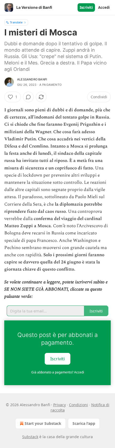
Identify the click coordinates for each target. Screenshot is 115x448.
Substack (30, 436)
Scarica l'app (83, 423)
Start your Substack (43, 423)
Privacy (59, 404)
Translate (16, 22)
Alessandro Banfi (32, 79)
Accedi (104, 7)
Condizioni (78, 404)
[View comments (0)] (28, 97)
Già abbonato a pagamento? (57, 372)
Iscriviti (86, 7)
